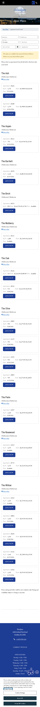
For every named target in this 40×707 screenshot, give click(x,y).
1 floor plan (5, 41)
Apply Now (10, 96)
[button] (33, 2)
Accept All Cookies (20, 703)
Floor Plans (5, 29)
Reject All (20, 698)
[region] (20, 692)
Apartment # (25, 47)
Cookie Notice (8, 689)
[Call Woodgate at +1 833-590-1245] (37, 2)
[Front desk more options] (37, 672)
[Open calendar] (18, 47)
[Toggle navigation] (3, 2)
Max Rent (24, 42)
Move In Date (6, 47)
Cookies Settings (20, 693)
